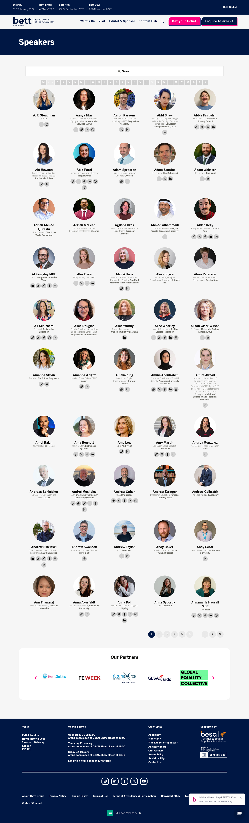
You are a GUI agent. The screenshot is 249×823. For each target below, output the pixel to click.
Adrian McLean (84, 225)
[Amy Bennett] (84, 426)
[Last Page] (220, 634)
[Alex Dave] (84, 258)
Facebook (124, 781)
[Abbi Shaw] (165, 99)
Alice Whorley (165, 326)
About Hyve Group (33, 796)
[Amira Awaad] (205, 359)
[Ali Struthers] (44, 310)
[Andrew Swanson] (84, 531)
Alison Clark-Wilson (205, 326)
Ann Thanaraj (44, 602)
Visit (101, 21)
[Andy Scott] (205, 531)
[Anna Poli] (124, 586)
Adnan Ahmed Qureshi (44, 227)
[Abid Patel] (84, 154)
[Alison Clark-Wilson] (205, 310)
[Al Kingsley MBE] (44, 258)
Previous (35, 678)
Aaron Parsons (124, 115)
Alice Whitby (124, 326)
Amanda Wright (84, 375)
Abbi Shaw (165, 115)
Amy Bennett (84, 442)
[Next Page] (212, 634)
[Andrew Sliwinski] (44, 531)
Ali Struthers (44, 326)
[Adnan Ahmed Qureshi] (44, 209)
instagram (46, 124)
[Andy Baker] (165, 531)
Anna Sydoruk (164, 602)
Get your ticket (184, 21)
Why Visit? (154, 738)
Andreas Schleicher (43, 492)
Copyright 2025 (170, 796)
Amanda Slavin (44, 375)
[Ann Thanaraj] (44, 586)
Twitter (134, 781)
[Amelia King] (124, 359)
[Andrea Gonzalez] (205, 426)
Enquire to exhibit (219, 21)
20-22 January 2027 (23, 9)
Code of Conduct (32, 803)
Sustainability (156, 758)
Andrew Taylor (124, 547)
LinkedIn (115, 781)
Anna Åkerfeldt (84, 602)
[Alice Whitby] (124, 310)
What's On (87, 21)
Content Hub (148, 21)
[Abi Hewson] (44, 154)
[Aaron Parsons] (124, 99)
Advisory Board (157, 746)
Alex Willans (124, 274)
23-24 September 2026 (71, 9)
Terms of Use (100, 796)
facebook (84, 181)
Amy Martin (164, 442)
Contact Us (154, 762)
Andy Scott (205, 547)
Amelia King (124, 375)
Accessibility (155, 754)
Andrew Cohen (124, 492)
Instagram (105, 781)
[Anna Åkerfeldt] (84, 586)
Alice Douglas (84, 326)
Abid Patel (84, 170)
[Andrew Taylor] (124, 531)
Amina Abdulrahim (165, 375)
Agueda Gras (124, 225)
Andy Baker (164, 547)
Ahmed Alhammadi (165, 225)
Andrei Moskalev (84, 492)
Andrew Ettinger (165, 492)
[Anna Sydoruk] (165, 586)
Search (162, 21)
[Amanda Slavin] (44, 359)
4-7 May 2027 (46, 9)
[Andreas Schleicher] (44, 476)
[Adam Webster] (205, 154)
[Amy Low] (124, 426)
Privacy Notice (58, 796)
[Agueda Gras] (124, 209)
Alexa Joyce (164, 274)
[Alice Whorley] (165, 310)
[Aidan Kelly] (205, 209)
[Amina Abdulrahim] (165, 359)
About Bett (154, 734)
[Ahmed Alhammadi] (165, 209)
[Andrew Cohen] (124, 476)
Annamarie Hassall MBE (205, 604)
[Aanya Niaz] (84, 99)
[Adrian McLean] (84, 209)
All (43, 82)
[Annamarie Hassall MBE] (205, 586)
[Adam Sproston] (124, 154)
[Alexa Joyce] (165, 258)
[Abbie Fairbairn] (205, 99)
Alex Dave (84, 274)
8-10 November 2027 (100, 9)
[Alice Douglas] (84, 310)
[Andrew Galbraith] (205, 476)
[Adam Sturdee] (165, 154)
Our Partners (155, 750)
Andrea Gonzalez (205, 442)
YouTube (144, 781)
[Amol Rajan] (44, 426)
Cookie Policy (80, 796)
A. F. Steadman (44, 115)
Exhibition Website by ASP (128, 813)
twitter (121, 129)
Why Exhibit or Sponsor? (163, 742)
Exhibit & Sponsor (122, 21)
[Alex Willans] (124, 258)
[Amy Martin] (165, 426)
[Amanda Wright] (84, 359)
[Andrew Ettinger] (165, 476)
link (41, 124)
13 (205, 634)
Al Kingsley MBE (44, 274)
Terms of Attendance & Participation (134, 796)
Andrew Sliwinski (44, 547)
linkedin (87, 129)
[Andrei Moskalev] (84, 476)
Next (214, 678)
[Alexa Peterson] (205, 258)
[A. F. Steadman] (44, 99)
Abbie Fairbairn (205, 115)
